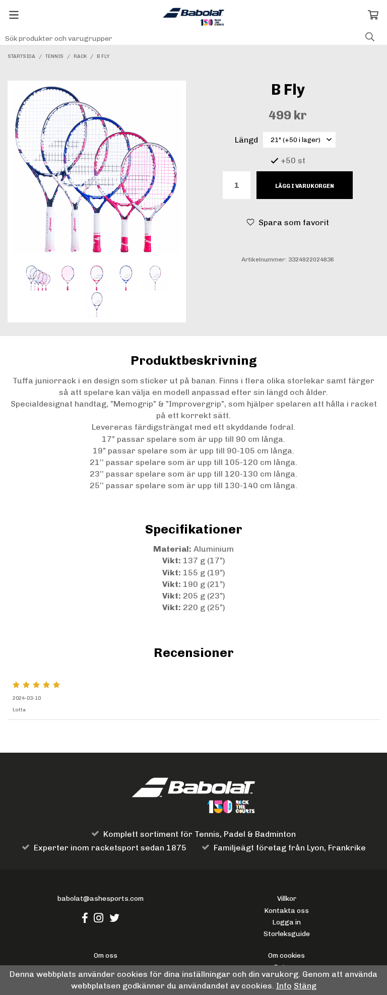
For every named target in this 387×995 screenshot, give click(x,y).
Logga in (286, 922)
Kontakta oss (286, 910)
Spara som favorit (291, 222)
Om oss (105, 955)
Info (284, 985)
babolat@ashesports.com (100, 898)
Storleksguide (287, 934)
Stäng (305, 985)
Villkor (286, 898)
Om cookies (286, 955)
